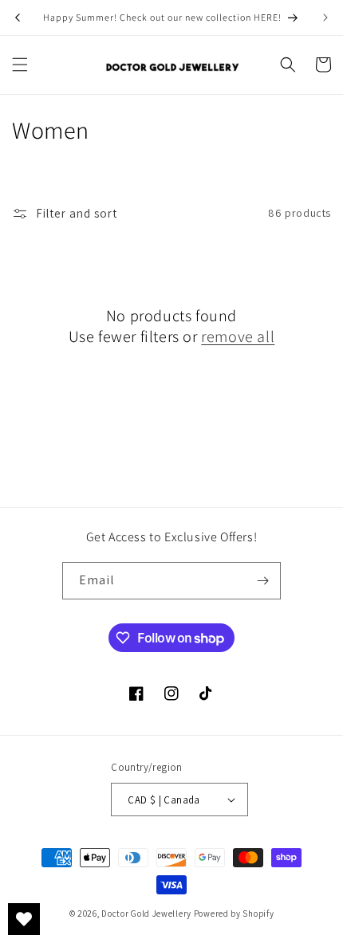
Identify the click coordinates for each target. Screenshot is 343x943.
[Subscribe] (262, 580)
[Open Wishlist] (24, 919)
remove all (237, 336)
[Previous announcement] (17, 17)
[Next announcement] (325, 17)
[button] (19, 64)
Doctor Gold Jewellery (147, 913)
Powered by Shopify (234, 913)
